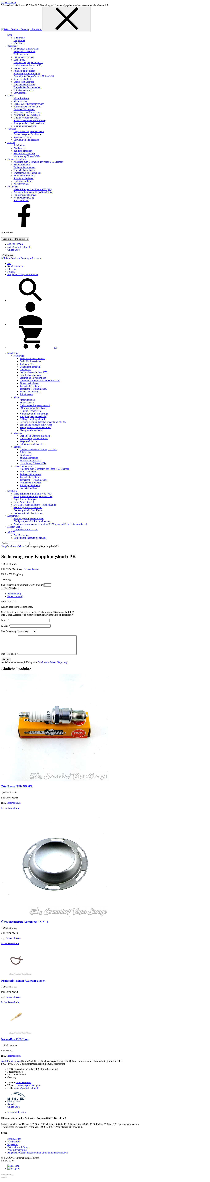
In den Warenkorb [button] (10, 808)
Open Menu (7, 255)
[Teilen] (8, 1174)
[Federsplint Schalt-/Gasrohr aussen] (16, 974)
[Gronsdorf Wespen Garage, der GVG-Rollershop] (21, 29)
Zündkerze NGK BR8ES (17, 786)
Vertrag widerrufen (16, 1112)
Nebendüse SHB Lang (15, 1039)
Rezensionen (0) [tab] (15, 596)
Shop (3, 546)
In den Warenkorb (10, 588)
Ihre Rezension (9, 654)
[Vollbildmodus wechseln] (5, 1174)
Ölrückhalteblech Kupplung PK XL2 (24, 921)
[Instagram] (13, 1168)
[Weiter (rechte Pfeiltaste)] (5, 1177)
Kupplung (62, 662)
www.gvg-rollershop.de (28, 1085)
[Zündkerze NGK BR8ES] (55, 780)
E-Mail (5, 625)
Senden (5, 659)
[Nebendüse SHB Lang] (16, 1033)
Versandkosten (31, 569)
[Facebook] (24, 226)
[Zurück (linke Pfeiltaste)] (2, 1177)
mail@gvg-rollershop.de (19, 247)
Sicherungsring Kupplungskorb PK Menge (22, 585)
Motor (22, 546)
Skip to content (8, 2)
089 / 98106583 (15, 244)
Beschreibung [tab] (14, 593)
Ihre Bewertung (9, 631)
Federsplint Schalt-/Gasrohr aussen (23, 980)
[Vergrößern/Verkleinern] (2, 1174)
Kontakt (11, 1104)
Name (5, 620)
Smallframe (12, 546)
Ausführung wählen (11, 1061)
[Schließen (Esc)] (11, 1174)
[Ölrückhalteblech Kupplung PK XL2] (55, 916)
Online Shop (13, 249)
